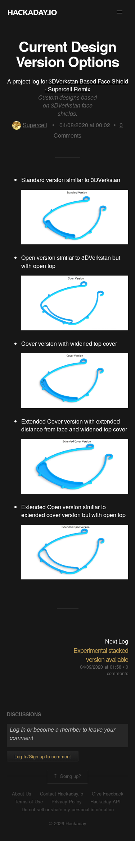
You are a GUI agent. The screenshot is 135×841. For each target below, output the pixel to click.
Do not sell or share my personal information (68, 809)
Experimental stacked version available (100, 654)
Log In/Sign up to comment (42, 756)
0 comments (117, 670)
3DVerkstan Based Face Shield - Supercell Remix (86, 85)
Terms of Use (29, 801)
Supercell (35, 125)
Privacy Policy (66, 801)
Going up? (69, 776)
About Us (21, 793)
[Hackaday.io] (32, 12)
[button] (119, 12)
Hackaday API (105, 801)
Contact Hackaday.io (61, 793)
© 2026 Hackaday (67, 823)
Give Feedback (107, 793)
